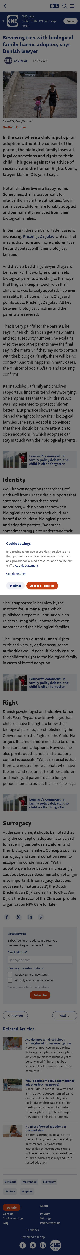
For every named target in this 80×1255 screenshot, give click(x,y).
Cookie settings (16, 574)
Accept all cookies (42, 586)
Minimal (15, 586)
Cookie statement (26, 565)
